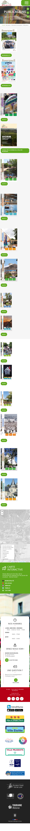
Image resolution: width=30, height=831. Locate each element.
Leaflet (12, 561)
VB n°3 (4, 440)
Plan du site (15, 693)
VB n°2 (4, 474)
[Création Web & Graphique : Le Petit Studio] (15, 815)
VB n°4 (4, 410)
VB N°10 (4, 255)
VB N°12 (4, 184)
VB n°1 (4, 505)
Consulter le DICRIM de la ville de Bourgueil (12, 150)
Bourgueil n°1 (6, 55)
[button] (2, 511)
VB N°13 (4, 119)
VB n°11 (4, 218)
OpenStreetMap (22, 561)
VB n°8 (4, 311)
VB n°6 (4, 361)
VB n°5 (4, 383)
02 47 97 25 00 (13, 660)
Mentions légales (15, 695)
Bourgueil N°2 (6, 85)
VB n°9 (4, 285)
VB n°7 (4, 334)
